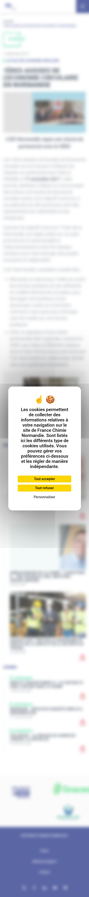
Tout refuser (44, 488)
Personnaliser (44, 497)
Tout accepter (44, 479)
